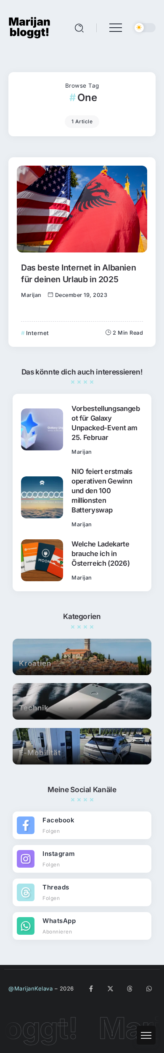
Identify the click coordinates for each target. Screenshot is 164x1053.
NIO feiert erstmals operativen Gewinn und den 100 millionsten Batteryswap (101, 490)
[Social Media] (82, 825)
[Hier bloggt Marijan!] (29, 27)
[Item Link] (82, 209)
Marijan (31, 295)
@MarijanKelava (30, 988)
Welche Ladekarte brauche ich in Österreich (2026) (100, 553)
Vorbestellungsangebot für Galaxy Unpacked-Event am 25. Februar (105, 423)
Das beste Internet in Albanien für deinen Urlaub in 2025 (78, 273)
